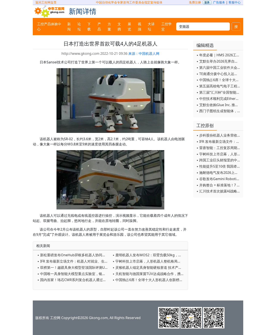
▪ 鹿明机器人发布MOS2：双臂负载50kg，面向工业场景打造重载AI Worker (149, 255)
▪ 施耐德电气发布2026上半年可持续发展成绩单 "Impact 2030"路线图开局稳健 (218, 172)
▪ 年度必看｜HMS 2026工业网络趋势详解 (218, 55)
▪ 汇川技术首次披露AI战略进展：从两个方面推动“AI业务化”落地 (218, 191)
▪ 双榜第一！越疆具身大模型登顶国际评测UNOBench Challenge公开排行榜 (73, 267)
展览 (129, 26)
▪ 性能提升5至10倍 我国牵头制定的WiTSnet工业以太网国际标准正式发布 (218, 166)
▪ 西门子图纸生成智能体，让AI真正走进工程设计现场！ (218, 111)
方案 (109, 26)
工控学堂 (166, 26)
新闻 (69, 26)
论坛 (79, 26)
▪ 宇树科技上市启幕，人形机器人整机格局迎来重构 (149, 261)
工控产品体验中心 (49, 26)
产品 (99, 26)
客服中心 (235, 2)
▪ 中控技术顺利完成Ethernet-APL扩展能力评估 (218, 98)
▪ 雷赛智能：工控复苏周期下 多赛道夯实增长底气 (218, 147)
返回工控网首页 (45, 2)
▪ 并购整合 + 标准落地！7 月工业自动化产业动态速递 (218, 185)
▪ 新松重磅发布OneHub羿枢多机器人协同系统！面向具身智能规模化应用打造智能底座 (73, 255)
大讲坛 (151, 26)
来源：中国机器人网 (143, 53)
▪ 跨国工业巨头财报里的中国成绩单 (218, 160)
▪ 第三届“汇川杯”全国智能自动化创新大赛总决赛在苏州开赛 (218, 92)
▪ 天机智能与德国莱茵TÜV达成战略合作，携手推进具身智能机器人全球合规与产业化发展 (149, 273)
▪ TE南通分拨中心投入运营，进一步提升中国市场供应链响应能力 (218, 73)
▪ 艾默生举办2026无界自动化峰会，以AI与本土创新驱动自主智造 (218, 61)
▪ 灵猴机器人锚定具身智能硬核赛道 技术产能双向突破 (149, 267)
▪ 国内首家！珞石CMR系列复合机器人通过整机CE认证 (73, 279)
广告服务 (219, 2)
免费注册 (195, 2)
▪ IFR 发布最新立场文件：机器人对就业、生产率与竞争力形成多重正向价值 (73, 261)
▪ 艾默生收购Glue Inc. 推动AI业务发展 (218, 104)
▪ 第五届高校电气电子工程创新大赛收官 (218, 86)
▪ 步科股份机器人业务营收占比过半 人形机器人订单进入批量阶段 (218, 135)
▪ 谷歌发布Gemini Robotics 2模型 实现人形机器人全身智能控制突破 (218, 178)
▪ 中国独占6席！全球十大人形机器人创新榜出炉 (149, 279)
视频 (139, 26)
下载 (89, 26)
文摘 (119, 26)
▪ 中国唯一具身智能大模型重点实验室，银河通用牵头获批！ (73, 273)
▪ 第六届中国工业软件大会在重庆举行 (218, 67)
